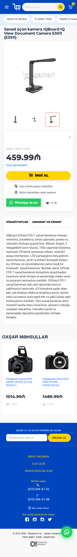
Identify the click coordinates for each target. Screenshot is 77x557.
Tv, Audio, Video (43, 19)
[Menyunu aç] (6, 7)
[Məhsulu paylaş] (69, 137)
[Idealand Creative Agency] (38, 543)
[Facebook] (27, 519)
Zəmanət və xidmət (47, 221)
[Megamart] (16, 7)
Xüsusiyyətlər (17, 221)
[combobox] (43, 7)
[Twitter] (50, 519)
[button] (70, 7)
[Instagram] (42, 519)
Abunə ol (59, 437)
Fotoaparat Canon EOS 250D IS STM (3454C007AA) (56, 382)
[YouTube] (35, 519)
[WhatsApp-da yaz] (66, 532)
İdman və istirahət (17, 19)
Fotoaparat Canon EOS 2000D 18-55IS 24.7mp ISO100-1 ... (19, 382)
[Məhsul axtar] (60, 7)
